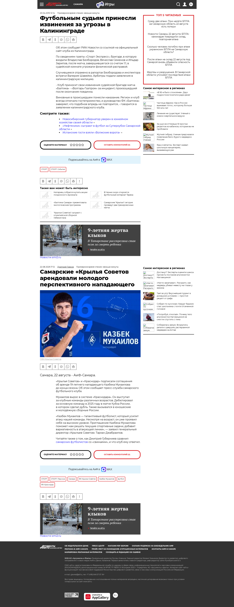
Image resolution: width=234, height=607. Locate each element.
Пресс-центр (98, 546)
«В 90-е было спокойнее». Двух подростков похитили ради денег (173, 93)
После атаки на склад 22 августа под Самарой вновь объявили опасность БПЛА (168, 62)
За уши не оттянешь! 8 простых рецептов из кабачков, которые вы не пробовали (175, 126)
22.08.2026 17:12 (47, 267)
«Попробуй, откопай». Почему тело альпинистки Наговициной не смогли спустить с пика (174, 317)
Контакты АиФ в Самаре (164, 549)
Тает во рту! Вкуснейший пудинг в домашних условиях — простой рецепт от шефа (174, 296)
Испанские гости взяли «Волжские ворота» (91, 132)
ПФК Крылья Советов (50, 359)
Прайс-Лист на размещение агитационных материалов (120, 549)
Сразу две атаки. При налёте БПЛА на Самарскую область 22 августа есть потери (168, 24)
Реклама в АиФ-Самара (76, 549)
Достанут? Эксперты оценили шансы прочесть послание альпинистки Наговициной (175, 275)
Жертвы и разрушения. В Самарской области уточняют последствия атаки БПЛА (169, 75)
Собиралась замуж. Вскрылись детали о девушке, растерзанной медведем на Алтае (173, 327)
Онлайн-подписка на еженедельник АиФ (152, 546)
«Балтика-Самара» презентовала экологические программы (70, 203)
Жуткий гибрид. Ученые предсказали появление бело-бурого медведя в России (175, 137)
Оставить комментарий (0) (117, 145)
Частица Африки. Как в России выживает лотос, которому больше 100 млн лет (174, 105)
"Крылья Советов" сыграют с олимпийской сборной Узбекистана (68, 215)
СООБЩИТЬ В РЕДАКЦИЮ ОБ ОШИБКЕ (123, 552)
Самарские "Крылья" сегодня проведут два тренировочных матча (118, 205)
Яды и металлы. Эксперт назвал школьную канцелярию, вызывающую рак (172, 147)
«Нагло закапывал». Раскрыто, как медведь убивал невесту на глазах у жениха (174, 285)
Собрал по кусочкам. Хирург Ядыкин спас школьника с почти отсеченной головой (175, 306)
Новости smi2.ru (50, 257)
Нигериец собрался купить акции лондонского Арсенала (70, 193)
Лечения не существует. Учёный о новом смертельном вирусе (173, 114)
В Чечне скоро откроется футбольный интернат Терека (118, 193)
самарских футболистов (72, 441)
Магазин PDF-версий (118, 546)
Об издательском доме (76, 546)
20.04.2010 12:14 (47, 13)
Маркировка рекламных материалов (83, 552)
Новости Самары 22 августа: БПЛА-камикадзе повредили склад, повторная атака (168, 37)
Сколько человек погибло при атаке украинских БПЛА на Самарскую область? (168, 49)
